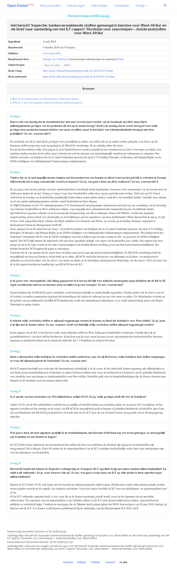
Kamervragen (76, 5)
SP (58, 53)
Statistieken (121, 5)
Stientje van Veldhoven (55, 59)
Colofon (68, 562)
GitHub (81, 562)
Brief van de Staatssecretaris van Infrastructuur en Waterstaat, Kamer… (46, 98)
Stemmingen (99, 5)
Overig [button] (140, 5)
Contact (110, 562)
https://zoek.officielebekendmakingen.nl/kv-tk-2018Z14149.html (78, 70)
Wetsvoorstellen (50, 5)
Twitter (95, 562)
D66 (120, 59)
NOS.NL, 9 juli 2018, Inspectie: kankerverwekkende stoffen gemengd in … (48, 102)
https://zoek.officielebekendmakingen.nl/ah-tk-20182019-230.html (79, 76)
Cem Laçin (49, 53)
